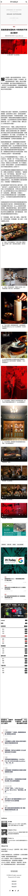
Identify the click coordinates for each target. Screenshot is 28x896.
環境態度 (3, 646)
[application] (14, 46)
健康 (3, 639)
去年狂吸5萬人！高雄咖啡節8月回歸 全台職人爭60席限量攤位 (15, 780)
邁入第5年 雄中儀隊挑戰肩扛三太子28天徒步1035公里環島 (15, 800)
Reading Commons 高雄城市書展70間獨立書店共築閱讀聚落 (17, 833)
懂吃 (3, 668)
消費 (3, 672)
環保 (3, 649)
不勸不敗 (3, 665)
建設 (3, 643)
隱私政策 (14, 884)
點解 (2, 623)
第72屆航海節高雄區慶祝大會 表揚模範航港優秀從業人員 (15, 809)
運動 (3, 661)
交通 (3, 651)
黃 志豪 (10, 821)
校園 (3, 663)
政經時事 (3, 626)
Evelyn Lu (11, 838)
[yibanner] (14, 529)
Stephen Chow (12, 830)
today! (3, 620)
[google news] (14, 560)
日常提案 (3, 636)
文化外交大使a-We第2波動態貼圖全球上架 (17, 841)
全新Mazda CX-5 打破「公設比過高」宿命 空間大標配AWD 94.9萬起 (17, 824)
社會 (3, 633)
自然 (3, 653)
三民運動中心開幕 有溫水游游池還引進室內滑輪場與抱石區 (15, 742)
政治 (3, 629)
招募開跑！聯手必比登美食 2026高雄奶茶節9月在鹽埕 (15, 751)
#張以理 (9, 544)
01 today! (17, 877)
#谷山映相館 (20, 544)
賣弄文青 (3, 656)
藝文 (3, 659)
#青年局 (4, 544)
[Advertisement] (14, 66)
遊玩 (3, 670)
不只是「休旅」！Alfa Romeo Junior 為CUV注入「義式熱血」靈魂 (15, 790)
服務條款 (14, 881)
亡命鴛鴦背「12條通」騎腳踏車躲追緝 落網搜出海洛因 (15, 733)
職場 (14, 27)
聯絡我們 (14, 887)
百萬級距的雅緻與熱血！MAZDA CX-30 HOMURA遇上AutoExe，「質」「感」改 (15, 761)
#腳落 (14, 544)
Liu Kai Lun (20, 36)
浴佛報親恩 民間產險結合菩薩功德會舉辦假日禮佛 (15, 771)
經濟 (3, 631)
